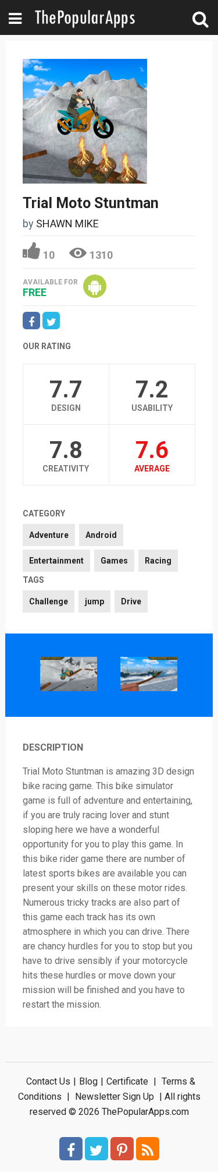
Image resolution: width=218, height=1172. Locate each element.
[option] (68, 675)
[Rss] (147, 1148)
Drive (131, 601)
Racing (158, 560)
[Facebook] (71, 1148)
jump (94, 601)
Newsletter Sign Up (114, 1096)
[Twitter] (96, 1148)
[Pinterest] (122, 1148)
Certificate (127, 1081)
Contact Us (48, 1081)
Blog (88, 1081)
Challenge (48, 601)
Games (114, 560)
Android (101, 535)
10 (49, 255)
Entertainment (56, 560)
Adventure (49, 535)
